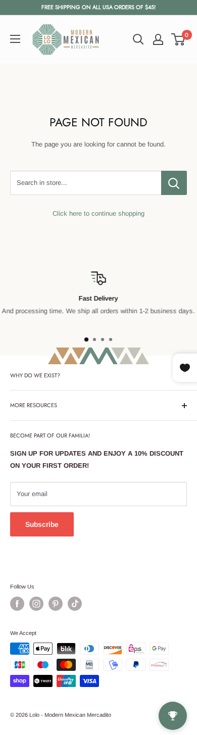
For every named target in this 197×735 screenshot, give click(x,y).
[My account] (158, 39)
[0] (178, 39)
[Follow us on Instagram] (36, 604)
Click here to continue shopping (98, 213)
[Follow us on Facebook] (17, 604)
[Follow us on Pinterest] (55, 604)
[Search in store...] (174, 183)
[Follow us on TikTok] (75, 604)
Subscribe (42, 524)
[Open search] (138, 39)
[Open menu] (15, 39)
